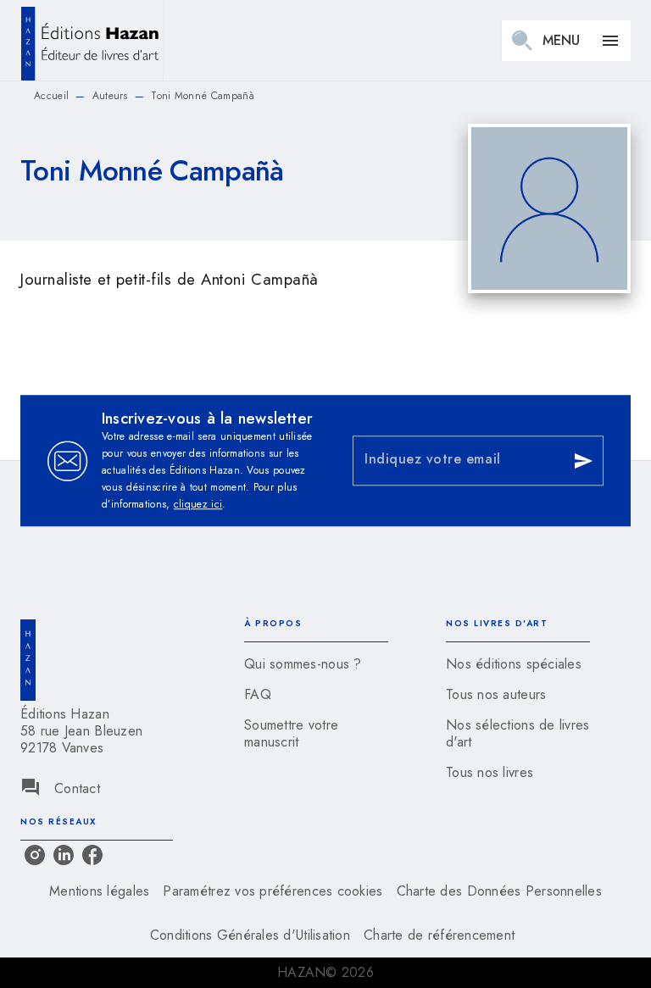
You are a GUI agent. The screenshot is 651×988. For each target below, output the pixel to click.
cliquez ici (198, 504)
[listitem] (34, 855)
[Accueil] (91, 40)
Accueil (51, 95)
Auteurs (110, 95)
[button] (316, 664)
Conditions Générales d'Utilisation (250, 935)
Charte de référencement (439, 935)
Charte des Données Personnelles (499, 891)
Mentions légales (99, 891)
